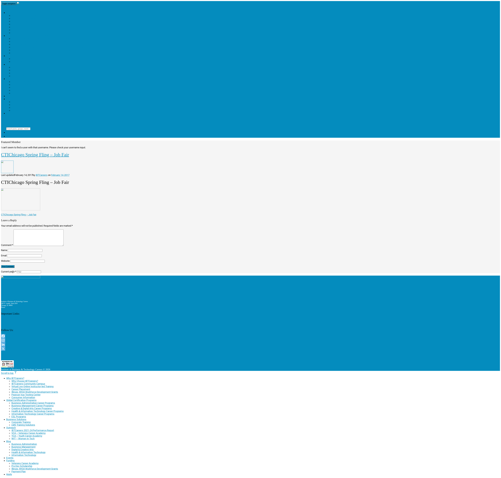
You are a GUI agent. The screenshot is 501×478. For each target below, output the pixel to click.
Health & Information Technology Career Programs (48, 47)
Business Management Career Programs (39, 41)
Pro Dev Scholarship (25, 104)
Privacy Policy (5, 322)
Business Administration (28, 81)
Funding (12, 98)
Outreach (13, 64)
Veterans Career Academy (30, 101)
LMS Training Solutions (27, 61)
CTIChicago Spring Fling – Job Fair (18, 214)
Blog (9, 78)
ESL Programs (21, 52)
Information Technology (29, 93)
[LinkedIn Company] (79, 344)
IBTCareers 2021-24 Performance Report (38, 67)
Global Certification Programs (28, 35)
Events (11, 96)
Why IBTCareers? (17, 12)
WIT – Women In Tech (25, 75)
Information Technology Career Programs (41, 50)
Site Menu (9, 119)
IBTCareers (41, 175)
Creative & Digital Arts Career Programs (40, 44)
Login (12, 136)
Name (4, 250)
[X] (79, 349)
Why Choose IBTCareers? (28, 15)
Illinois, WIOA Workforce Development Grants (44, 27)
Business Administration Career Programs (41, 38)
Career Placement (24, 24)
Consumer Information (27, 32)
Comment (7, 245)
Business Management (26, 84)
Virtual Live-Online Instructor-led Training (42, 21)
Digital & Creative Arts (27, 87)
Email (4, 255)
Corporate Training (25, 58)
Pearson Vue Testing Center (31, 29)
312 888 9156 (10, 307)
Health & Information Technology (35, 90)
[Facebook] (79, 336)
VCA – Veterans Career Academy (34, 70)
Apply (10, 113)
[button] (79, 355)
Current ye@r (8, 271)
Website (5, 261)
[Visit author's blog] (7, 172)
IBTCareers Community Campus (32, 18)
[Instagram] (79, 340)
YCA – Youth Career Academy (31, 73)
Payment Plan (21, 110)
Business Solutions (19, 55)
